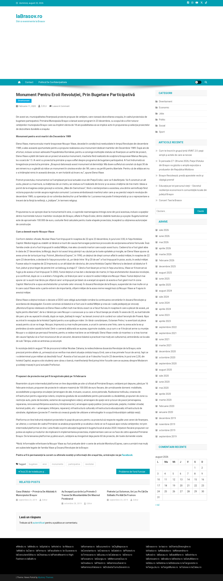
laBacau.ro (162, 554)
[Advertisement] (111, 54)
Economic (164, 107)
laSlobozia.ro (175, 563)
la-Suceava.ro (70, 550)
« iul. (157, 505)
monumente (57, 464)
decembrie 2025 (167, 266)
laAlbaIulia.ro (164, 550)
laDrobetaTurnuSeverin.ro (116, 567)
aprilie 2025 (165, 284)
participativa (74, 464)
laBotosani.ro (152, 559)
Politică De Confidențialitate (53, 82)
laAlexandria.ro (180, 550)
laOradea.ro (87, 563)
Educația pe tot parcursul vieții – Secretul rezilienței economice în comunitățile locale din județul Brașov (183, 190)
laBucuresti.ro (103, 546)
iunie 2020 (164, 381)
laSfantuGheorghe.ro (180, 546)
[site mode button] (198, 82)
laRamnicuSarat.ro (116, 563)
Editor (44, 106)
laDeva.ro (127, 554)
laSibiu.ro (150, 563)
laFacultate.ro (55, 550)
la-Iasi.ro (163, 546)
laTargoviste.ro (190, 563)
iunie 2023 (164, 315)
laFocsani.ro (87, 559)
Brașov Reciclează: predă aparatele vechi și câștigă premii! (181, 177)
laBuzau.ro (102, 554)
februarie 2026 (166, 260)
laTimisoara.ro (88, 554)
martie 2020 (165, 400)
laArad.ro (150, 554)
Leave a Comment (61, 106)
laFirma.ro (41, 550)
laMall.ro (20, 550)
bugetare (33, 464)
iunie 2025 (164, 278)
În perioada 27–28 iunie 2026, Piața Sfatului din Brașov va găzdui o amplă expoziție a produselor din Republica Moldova (181, 165)
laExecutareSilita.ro (26, 554)
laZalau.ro (196, 567)
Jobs (161, 113)
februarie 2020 (166, 406)
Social (162, 125)
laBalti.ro (31, 559)
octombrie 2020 (167, 357)
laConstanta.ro (88, 550)
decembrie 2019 (167, 418)
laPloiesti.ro (129, 550)
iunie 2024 (164, 303)
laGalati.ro (116, 550)
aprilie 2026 (165, 248)
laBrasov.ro (29, 16)
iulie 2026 (164, 230)
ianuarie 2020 (166, 412)
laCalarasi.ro (114, 554)
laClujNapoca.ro (120, 546)
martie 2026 (165, 254)
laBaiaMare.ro (176, 554)
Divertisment (24, 101)
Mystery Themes (45, 577)
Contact (29, 82)
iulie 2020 (164, 375)
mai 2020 (164, 388)
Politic (162, 119)
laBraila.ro (166, 559)
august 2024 (165, 290)
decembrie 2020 (167, 351)
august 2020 (165, 369)
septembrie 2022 (168, 327)
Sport (162, 132)
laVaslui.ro (152, 550)
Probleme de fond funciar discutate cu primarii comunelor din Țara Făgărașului (134, 471)
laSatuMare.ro (191, 559)
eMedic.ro (21, 546)
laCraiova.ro (104, 550)
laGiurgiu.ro (101, 559)
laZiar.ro (30, 550)
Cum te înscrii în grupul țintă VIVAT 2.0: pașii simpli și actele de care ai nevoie (181, 152)
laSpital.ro (45, 546)
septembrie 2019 (168, 436)
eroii (45, 464)
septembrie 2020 (168, 363)
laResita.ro (177, 559)
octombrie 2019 (167, 430)
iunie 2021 (164, 339)
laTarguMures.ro (169, 567)
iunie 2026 (164, 236)
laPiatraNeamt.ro (59, 554)
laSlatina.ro (162, 563)
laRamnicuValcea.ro (91, 567)
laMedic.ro (33, 546)
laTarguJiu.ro (153, 567)
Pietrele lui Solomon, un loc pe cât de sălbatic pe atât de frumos (127, 493)
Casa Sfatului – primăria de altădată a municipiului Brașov (36, 493)
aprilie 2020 (165, 394)
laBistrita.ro (191, 554)
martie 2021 (165, 345)
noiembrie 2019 (167, 424)
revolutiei (89, 464)
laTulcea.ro (185, 567)
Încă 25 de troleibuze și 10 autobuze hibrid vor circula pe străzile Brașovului (35, 471)
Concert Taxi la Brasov (170, 200)
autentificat (39, 522)
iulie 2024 (164, 296)
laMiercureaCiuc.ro (117, 559)
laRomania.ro (88, 546)
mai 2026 (164, 242)
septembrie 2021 (168, 333)
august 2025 (165, 272)
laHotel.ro (56, 546)
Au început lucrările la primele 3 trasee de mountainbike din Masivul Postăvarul (81, 495)
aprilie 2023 (165, 321)
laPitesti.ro (100, 563)
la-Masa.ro (68, 546)
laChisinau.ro (43, 554)
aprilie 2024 (165, 309)
